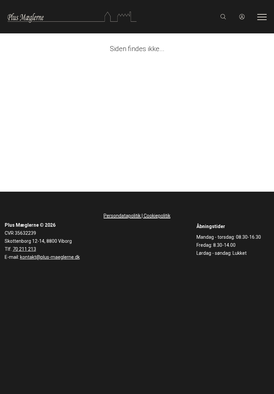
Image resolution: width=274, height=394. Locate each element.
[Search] (223, 16)
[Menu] (260, 16)
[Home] (72, 16)
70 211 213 (24, 249)
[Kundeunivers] (242, 16)
